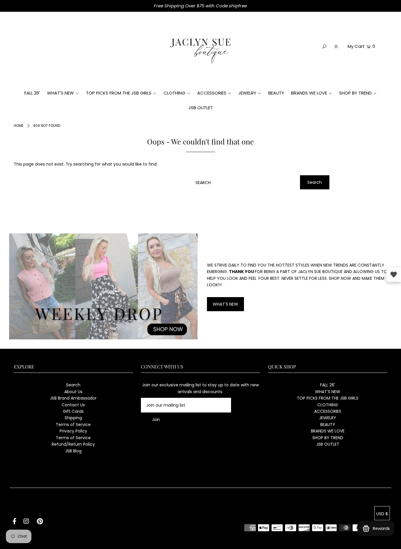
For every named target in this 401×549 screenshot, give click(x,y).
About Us (73, 392)
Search (73, 385)
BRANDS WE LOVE (328, 431)
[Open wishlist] (393, 274)
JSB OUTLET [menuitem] (200, 108)
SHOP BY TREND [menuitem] (355, 93)
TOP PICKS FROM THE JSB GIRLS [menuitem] (118, 93)
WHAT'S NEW (225, 304)
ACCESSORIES (327, 411)
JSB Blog (73, 451)
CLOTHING (327, 405)
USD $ (382, 514)
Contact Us (73, 405)
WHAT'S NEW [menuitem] (60, 93)
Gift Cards (73, 411)
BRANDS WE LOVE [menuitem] (309, 93)
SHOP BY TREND (327, 438)
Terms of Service (73, 424)
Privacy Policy (73, 431)
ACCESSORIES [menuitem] (211, 93)
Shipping (73, 418)
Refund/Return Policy (73, 444)
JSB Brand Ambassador (73, 398)
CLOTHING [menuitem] (174, 93)
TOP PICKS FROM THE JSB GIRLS (327, 398)
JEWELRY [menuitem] (247, 93)
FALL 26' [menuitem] (32, 93)
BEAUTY (327, 424)
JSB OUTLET (327, 444)
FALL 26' (327, 385)
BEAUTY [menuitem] (276, 93)
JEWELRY (327, 418)
